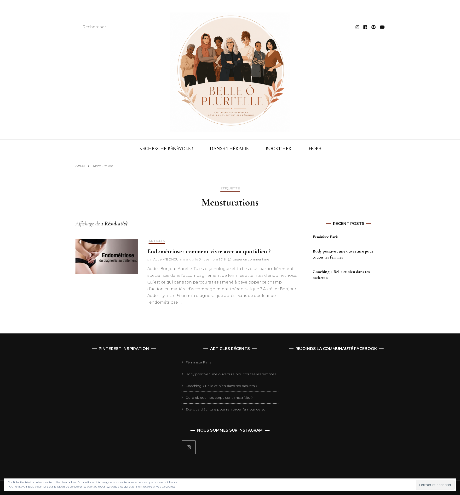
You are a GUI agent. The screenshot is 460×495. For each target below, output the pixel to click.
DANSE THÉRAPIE (229, 148)
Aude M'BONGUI (166, 259)
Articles (157, 241)
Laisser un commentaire (250, 259)
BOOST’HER (279, 148)
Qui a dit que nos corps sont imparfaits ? (219, 397)
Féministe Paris (325, 236)
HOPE (315, 148)
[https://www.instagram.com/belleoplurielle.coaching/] (189, 447)
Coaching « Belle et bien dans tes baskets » (221, 386)
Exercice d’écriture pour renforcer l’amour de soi (225, 409)
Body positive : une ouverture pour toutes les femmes (230, 374)
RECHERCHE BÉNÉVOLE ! (166, 148)
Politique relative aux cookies (155, 486)
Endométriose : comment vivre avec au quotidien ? (208, 251)
